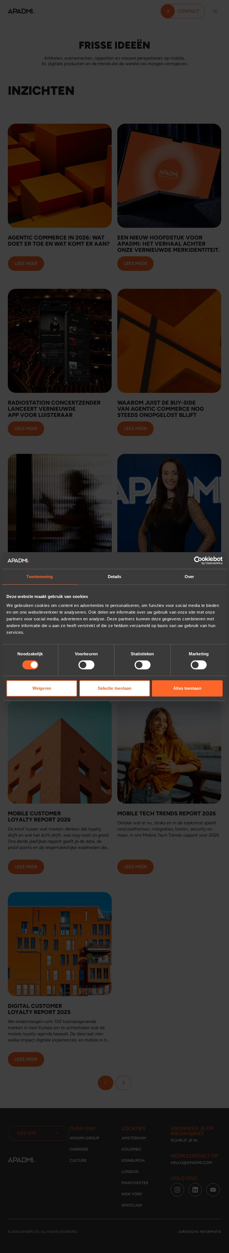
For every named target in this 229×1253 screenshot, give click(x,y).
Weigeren (41, 688)
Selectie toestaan (115, 688)
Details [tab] (114, 576)
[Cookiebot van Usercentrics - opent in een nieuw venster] (198, 560)
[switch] (86, 664)
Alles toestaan (187, 688)
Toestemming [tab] (39, 576)
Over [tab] (189, 576)
